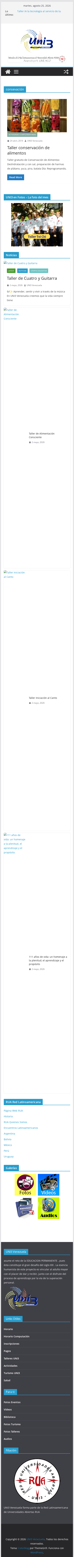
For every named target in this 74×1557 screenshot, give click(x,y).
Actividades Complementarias (22, 134)
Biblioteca (9, 1417)
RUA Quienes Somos (15, 1122)
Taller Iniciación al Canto (43, 697)
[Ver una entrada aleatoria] (66, 72)
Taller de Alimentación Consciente (42, 435)
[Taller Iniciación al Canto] (15, 700)
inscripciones (11, 1343)
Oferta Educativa (39, 271)
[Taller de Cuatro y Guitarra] (37, 263)
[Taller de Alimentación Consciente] (15, 438)
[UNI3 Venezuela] (8, 72)
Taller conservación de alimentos (28, 150)
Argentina (9, 1133)
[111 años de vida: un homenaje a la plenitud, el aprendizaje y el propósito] (15, 963)
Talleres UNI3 (11, 1358)
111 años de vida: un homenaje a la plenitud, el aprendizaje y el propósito (48, 960)
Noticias (22, 271)
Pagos (7, 1351)
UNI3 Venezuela (35, 140)
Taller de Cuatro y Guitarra (32, 278)
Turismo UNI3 (12, 1373)
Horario (8, 1329)
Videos (8, 1409)
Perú (6, 1150)
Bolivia (7, 1139)
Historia (8, 1116)
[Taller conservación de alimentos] (37, 115)
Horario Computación (16, 1336)
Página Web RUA (13, 1110)
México (8, 1145)
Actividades (10, 1365)
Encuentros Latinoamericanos (21, 1127)
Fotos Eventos (12, 1402)
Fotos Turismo (12, 1424)
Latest (11, 271)
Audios (8, 1438)
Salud (7, 1380)
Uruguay (9, 1156)
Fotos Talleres (12, 1431)
